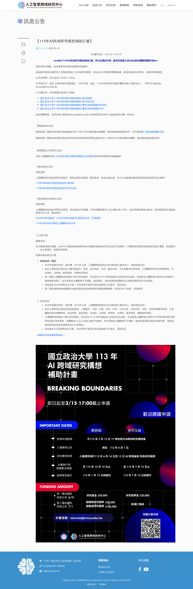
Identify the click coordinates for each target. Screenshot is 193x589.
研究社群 (111, 5)
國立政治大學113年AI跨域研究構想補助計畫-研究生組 (67, 101)
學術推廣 (138, 5)
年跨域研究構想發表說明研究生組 (56, 188)
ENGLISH (171, 5)
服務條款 (102, 584)
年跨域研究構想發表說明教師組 (55, 182)
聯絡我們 (151, 5)
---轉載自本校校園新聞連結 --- (50, 335)
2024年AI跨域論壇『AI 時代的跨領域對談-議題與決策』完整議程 (68, 218)
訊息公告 (97, 5)
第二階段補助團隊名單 (152, 131)
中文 (162, 5)
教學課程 (124, 5)
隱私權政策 (91, 584)
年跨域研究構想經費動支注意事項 (74, 156)
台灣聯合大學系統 (106, 572)
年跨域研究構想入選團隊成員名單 (56, 223)
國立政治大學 (104, 567)
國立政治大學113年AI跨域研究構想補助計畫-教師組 (66, 98)
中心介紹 (84, 5)
